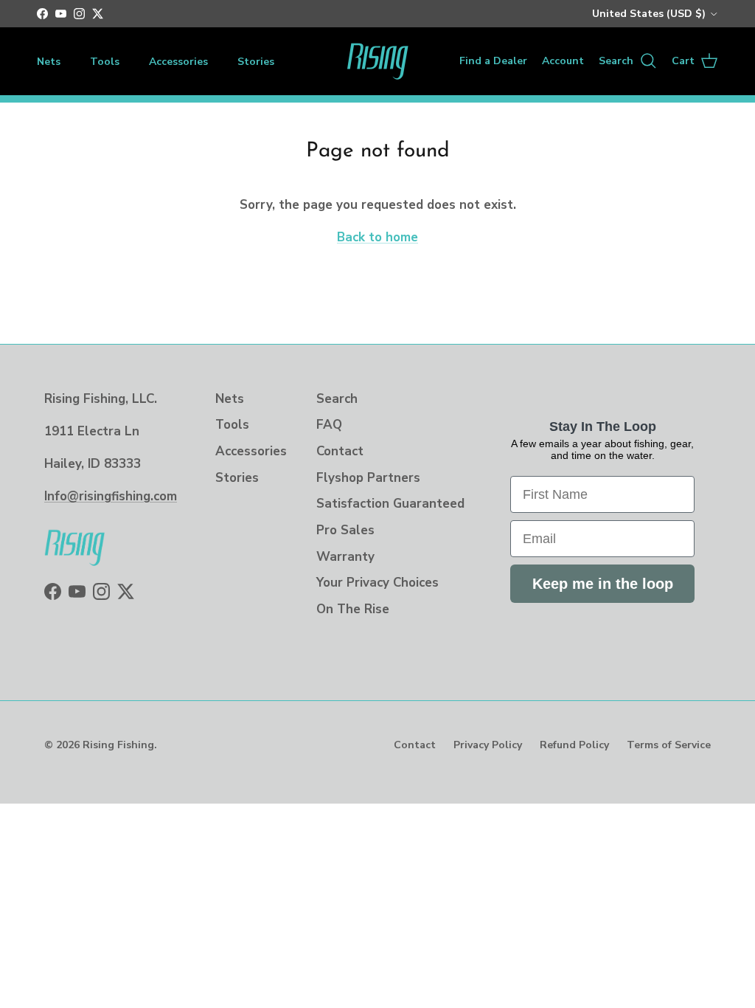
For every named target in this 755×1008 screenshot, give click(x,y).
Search (337, 398)
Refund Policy (574, 745)
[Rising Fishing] (378, 61)
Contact (339, 451)
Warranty (345, 556)
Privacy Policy (487, 745)
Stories (255, 62)
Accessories (178, 62)
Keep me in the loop (602, 584)
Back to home (377, 237)
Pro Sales (345, 530)
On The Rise (352, 609)
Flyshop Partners (368, 477)
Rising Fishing (118, 745)
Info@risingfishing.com (110, 496)
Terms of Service (669, 745)
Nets (48, 62)
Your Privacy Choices (377, 582)
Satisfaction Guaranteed (390, 503)
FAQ (329, 424)
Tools (104, 62)
